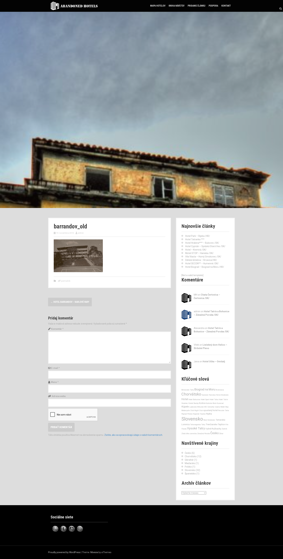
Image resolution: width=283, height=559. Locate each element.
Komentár (57, 329)
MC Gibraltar (209, 407)
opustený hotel (210, 410)
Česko (214, 433)
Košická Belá (211, 403)
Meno (55, 382)
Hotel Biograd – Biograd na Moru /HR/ (204, 267)
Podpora (213, 5)
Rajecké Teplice (199, 414)
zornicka (193, 434)
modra (217, 407)
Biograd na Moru (204, 389)
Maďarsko (190, 463)
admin (81, 233)
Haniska (212, 395)
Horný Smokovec (222, 395)
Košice (202, 403)
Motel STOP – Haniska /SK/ (199, 253)
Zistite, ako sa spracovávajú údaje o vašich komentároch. (133, 435)
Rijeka (209, 414)
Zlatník (224, 429)
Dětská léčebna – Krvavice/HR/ (201, 260)
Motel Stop (224, 407)
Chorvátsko (191, 394)
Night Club (198, 410)
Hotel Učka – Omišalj (214, 361)
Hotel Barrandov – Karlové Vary (70, 302)
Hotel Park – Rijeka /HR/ (197, 236)
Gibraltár (189, 460)
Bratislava (220, 390)
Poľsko (188, 466)
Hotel (184, 399)
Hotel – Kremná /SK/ (196, 249)
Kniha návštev (176, 5)
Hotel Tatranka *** (194, 239)
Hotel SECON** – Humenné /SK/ (202, 263)
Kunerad (220, 403)
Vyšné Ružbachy (213, 428)
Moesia (94, 552)
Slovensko (192, 419)
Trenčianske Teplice (215, 424)
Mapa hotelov (157, 5)
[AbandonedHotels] (75, 5)
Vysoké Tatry (196, 428)
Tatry (203, 425)
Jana (196, 361)
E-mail (55, 368)
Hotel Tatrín (223, 399)
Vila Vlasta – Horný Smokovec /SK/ (203, 256)
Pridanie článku (196, 5)
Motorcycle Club (187, 410)
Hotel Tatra (214, 399)
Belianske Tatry (187, 390)
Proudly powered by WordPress (64, 552)
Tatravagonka (195, 425)
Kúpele (185, 406)
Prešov (190, 414)
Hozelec (184, 403)
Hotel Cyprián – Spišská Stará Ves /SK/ (205, 246)
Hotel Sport (205, 399)
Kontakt (226, 5)
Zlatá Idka (185, 434)
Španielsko (190, 473)
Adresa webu (59, 396)
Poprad (184, 414)
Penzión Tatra (223, 410)
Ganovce (205, 395)
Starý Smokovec (209, 420)
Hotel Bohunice (194, 399)
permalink (65, 281)
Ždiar (221, 434)
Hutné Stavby (193, 403)
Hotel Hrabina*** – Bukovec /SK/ (202, 243)
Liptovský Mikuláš (196, 407)
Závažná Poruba (203, 434)
